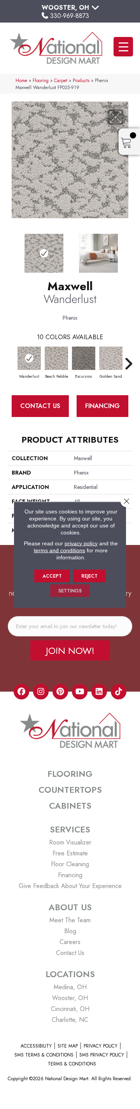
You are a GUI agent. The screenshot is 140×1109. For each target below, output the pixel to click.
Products (81, 80)
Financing (102, 405)
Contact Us (40, 405)
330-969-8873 (69, 15)
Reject (89, 575)
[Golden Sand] (110, 358)
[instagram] (41, 691)
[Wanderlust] (29, 358)
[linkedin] (99, 691)
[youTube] (80, 691)
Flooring (41, 80)
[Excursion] (83, 358)
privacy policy (81, 543)
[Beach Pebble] (56, 358)
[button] (70, 650)
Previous (12, 249)
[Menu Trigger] (123, 46)
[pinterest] (60, 691)
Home (21, 80)
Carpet (60, 80)
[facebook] (21, 691)
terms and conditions (59, 550)
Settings (70, 590)
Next (128, 249)
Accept (52, 575)
